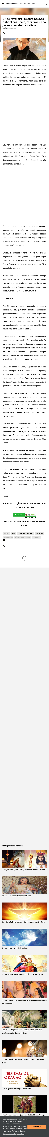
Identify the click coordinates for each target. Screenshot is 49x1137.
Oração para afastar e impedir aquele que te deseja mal (22, 974)
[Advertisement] (24, 114)
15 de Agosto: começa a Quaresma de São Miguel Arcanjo (23, 1115)
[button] (4, 32)
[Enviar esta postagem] (4, 541)
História (30, 533)
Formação (21, 533)
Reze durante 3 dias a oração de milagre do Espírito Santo (23, 922)
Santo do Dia (8, 537)
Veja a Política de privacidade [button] (13, 1134)
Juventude (39, 533)
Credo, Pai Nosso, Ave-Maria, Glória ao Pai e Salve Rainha (23, 870)
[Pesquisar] (45, 3)
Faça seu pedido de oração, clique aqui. (16, 1089)
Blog (13, 533)
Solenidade (36, 537)
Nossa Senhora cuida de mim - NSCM (21, 4)
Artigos (6, 533)
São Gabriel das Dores (22, 537)
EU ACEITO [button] (37, 1126)
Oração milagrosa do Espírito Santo (15, 948)
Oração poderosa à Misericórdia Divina (16, 896)
